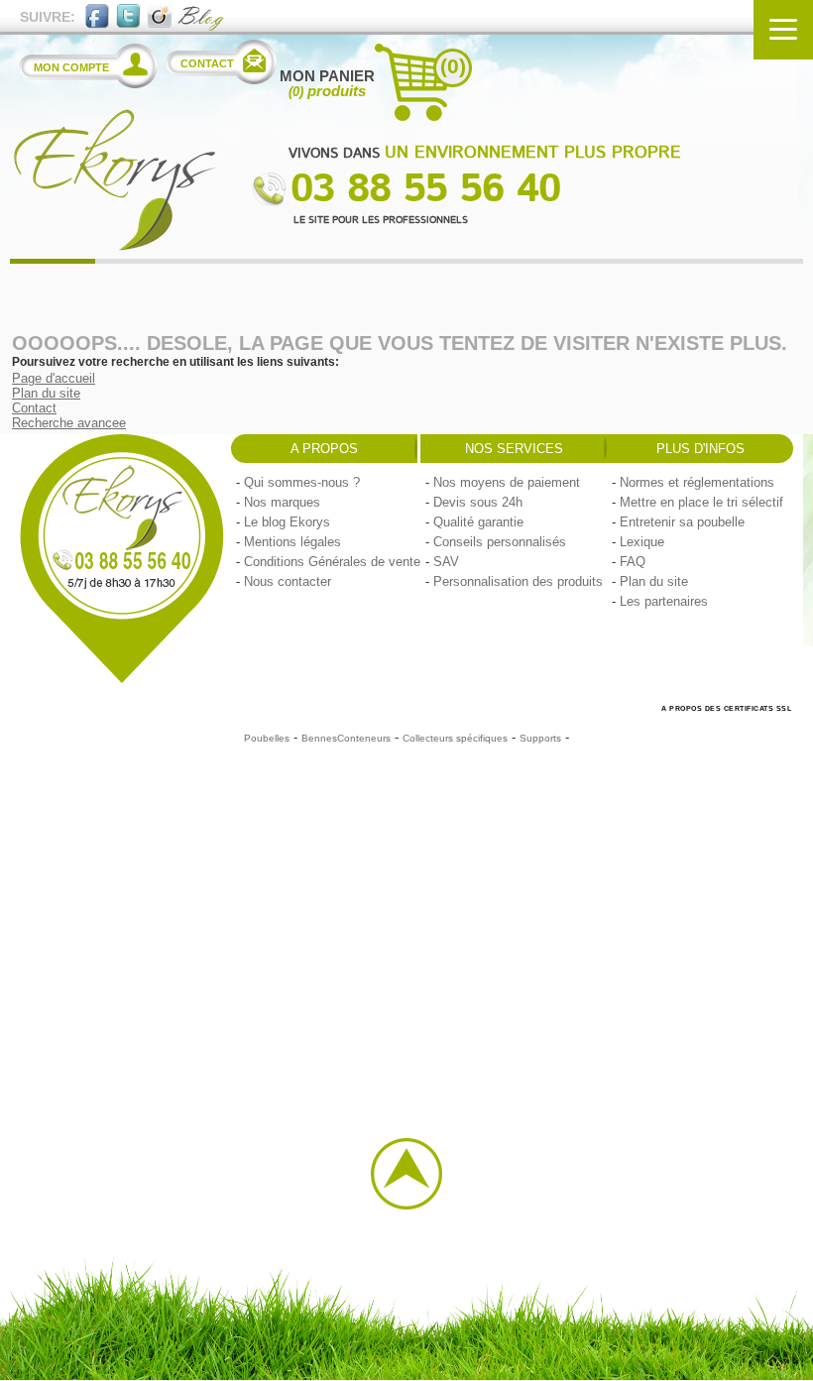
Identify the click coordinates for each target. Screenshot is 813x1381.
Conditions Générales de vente (332, 561)
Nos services (514, 448)
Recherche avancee (69, 422)
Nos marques (282, 502)
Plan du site (46, 393)
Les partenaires (664, 601)
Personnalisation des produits (518, 581)
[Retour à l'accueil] (114, 246)
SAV (446, 561)
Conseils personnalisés (499, 541)
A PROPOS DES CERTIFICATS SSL (726, 708)
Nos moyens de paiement (506, 482)
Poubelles (267, 738)
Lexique (642, 541)
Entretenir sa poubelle (682, 522)
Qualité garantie (478, 522)
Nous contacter (287, 581)
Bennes (319, 738)
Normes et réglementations (697, 482)
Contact (34, 408)
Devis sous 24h (478, 502)
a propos (324, 448)
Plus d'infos (700, 448)
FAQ (632, 561)
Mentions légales (292, 541)
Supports (540, 738)
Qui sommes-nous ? (302, 482)
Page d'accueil (53, 378)
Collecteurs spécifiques (455, 738)
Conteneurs (364, 738)
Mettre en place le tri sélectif (701, 502)
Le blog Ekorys (287, 522)
